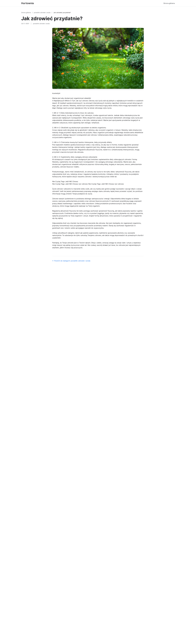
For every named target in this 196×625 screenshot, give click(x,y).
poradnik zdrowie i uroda (42, 12)
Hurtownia (27, 3)
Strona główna (169, 3)
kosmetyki (56, 93)
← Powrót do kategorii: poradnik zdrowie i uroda (71, 261)
